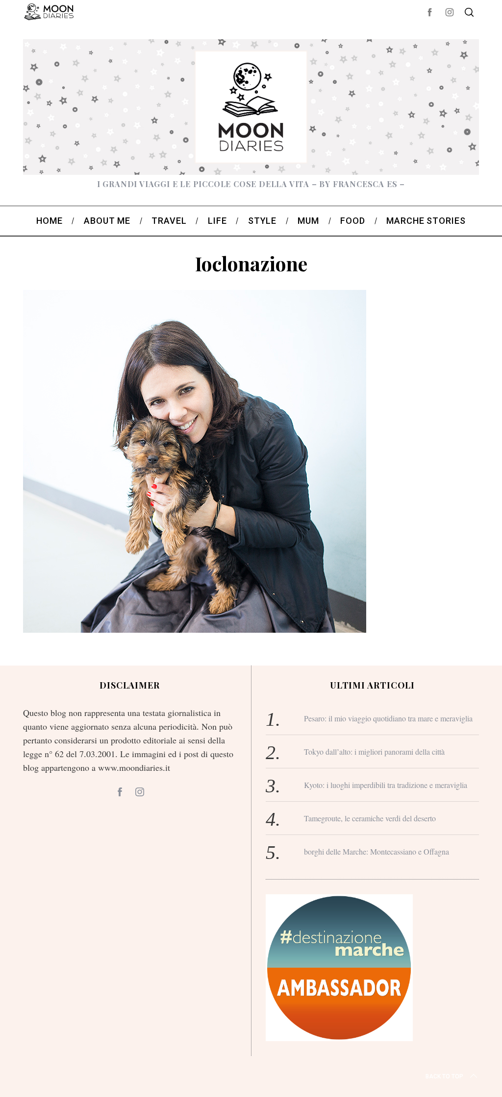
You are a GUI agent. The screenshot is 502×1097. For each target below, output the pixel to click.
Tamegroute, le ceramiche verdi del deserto (370, 818)
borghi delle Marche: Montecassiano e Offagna (376, 851)
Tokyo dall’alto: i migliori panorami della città (374, 751)
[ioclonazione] (194, 629)
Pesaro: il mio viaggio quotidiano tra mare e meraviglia (388, 718)
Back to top (444, 1076)
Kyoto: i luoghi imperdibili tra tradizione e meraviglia (385, 785)
